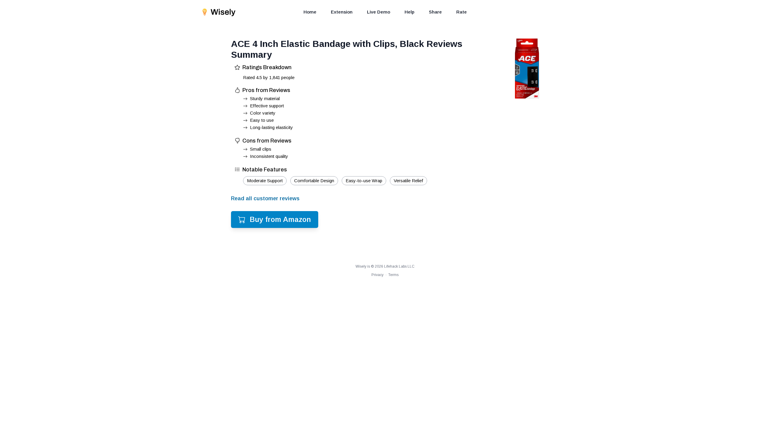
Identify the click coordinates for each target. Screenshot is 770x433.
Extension (342, 11)
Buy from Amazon (280, 219)
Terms (393, 275)
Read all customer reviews (265, 198)
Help (409, 11)
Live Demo (378, 11)
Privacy (377, 275)
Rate (461, 11)
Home (309, 11)
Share (435, 11)
